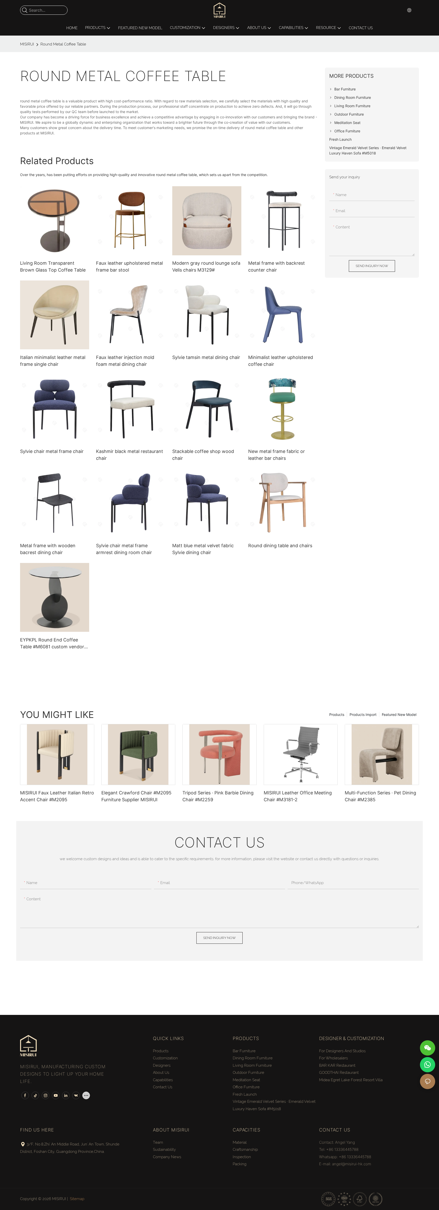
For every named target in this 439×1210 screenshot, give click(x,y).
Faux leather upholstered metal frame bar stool (129, 266)
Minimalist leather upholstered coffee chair (280, 361)
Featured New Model (399, 714)
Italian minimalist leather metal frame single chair (52, 361)
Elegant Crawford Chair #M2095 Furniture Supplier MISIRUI (136, 796)
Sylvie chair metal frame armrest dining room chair (124, 549)
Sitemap (77, 1199)
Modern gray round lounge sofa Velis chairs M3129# (206, 266)
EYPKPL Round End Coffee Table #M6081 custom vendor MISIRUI (52, 643)
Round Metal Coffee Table (63, 44)
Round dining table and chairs (280, 545)
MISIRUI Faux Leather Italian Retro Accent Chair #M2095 (57, 796)
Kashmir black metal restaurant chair (129, 455)
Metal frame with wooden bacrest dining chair (47, 549)
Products (336, 714)
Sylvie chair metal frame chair (52, 451)
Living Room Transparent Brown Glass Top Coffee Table (53, 266)
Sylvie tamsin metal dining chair (206, 357)
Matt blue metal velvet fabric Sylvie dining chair (203, 549)
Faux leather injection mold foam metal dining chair (125, 361)
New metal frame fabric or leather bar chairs (276, 455)
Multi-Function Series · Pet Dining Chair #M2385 (380, 796)
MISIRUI (27, 44)
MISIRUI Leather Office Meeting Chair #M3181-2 (298, 796)
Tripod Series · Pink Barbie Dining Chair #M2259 (218, 796)
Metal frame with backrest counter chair (276, 266)
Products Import (363, 714)
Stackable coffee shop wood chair (203, 455)
